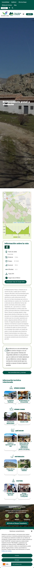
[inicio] (15, 14)
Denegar (17, 560)
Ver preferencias (17, 564)
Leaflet (14, 222)
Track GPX (11, 273)
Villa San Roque (22, 2)
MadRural (13, 2)
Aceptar (17, 555)
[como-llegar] (9, 7)
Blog (15, 5)
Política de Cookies (6, 551)
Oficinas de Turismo (7, 5)
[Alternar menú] (23, 14)
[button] (31, 531)
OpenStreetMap (21, 222)
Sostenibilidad (5, 2)
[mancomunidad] (5, 14)
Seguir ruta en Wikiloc (14, 278)
